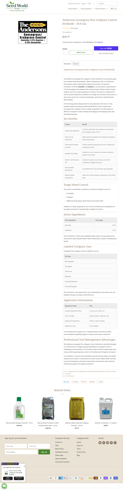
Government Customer (62, 462)
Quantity (64, 49)
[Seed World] (17, 7)
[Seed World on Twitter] (99, 442)
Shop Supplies (86, 9)
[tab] (67, 64)
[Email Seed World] (115, 442)
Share (76, 382)
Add (93, 382)
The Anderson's (67, 32)
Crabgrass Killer (72, 371)
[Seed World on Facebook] (103, 442)
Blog (78, 455)
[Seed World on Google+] (107, 442)
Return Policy (59, 449)
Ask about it (19, 478)
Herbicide (89, 371)
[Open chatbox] (4, 486)
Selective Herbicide (110, 371)
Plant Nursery (100, 9)
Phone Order (59, 455)
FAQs (57, 445)
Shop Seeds (72, 9)
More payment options (106, 53)
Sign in (84, 3)
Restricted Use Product (99, 371)
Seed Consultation (61, 458)
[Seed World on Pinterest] (111, 442)
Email (101, 382)
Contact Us (58, 442)
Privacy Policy (81, 452)
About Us (80, 445)
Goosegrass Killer (81, 371)
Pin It (85, 382)
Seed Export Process (61, 452)
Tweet (67, 382)
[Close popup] (23, 465)
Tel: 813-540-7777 (74, 3)
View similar (8, 478)
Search (79, 442)
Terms (79, 449)
